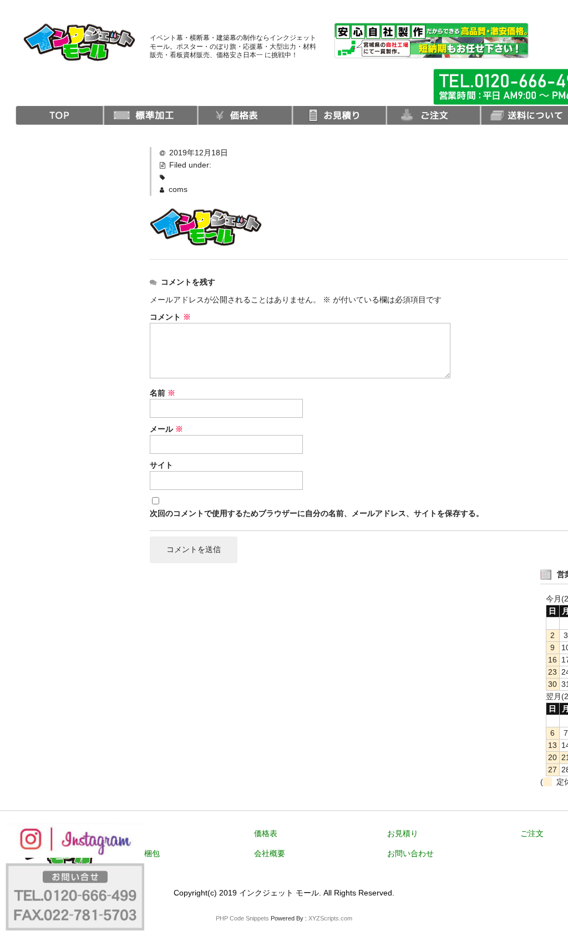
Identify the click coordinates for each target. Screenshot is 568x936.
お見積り (402, 833)
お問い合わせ (410, 853)
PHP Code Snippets (242, 918)
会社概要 (269, 853)
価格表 (265, 833)
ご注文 (532, 833)
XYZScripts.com (330, 918)
